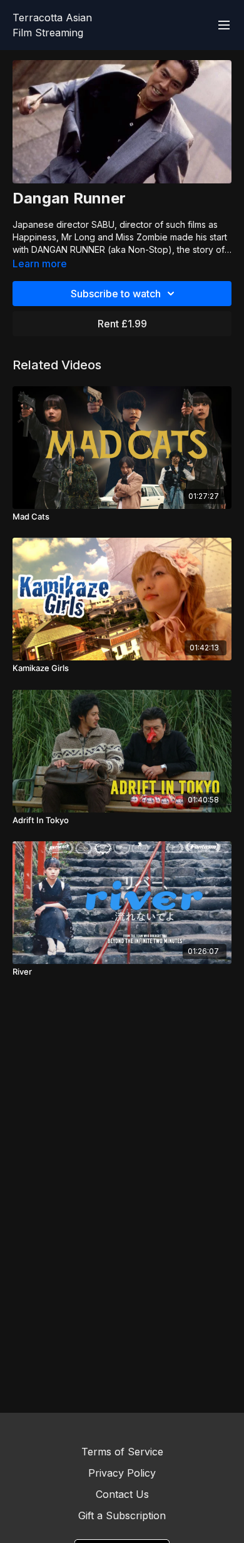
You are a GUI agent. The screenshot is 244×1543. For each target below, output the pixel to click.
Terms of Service (122, 1451)
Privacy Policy (122, 1473)
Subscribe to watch (116, 293)
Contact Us (122, 1494)
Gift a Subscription (122, 1515)
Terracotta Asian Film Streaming (52, 25)
